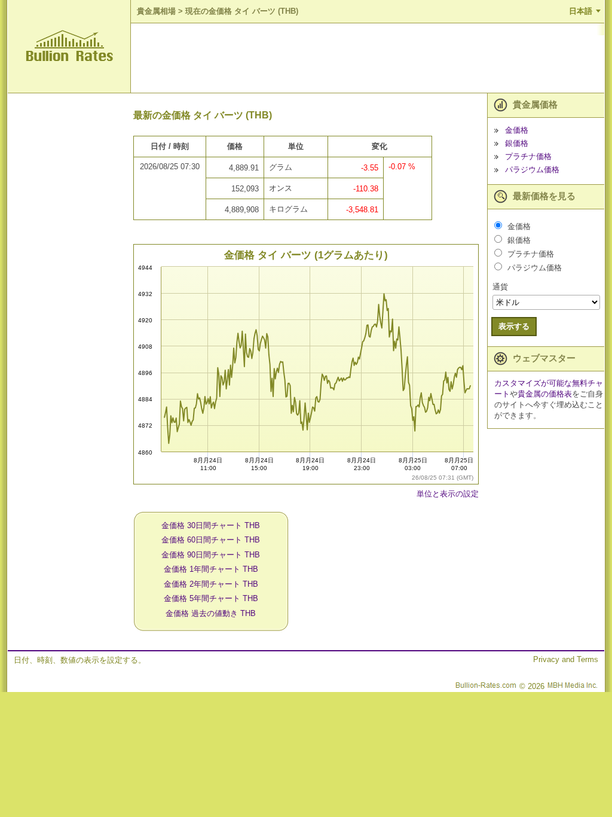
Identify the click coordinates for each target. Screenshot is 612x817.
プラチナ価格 (528, 156)
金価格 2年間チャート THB (211, 584)
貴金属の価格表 (545, 393)
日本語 (580, 11)
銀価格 (516, 143)
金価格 (516, 130)
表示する (514, 326)
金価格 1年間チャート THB (211, 569)
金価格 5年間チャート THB (211, 598)
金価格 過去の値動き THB (211, 613)
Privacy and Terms (565, 659)
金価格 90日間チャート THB (210, 554)
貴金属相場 (156, 11)
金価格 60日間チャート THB (210, 539)
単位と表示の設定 (448, 493)
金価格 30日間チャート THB (210, 525)
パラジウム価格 (532, 169)
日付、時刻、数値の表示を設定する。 (80, 660)
